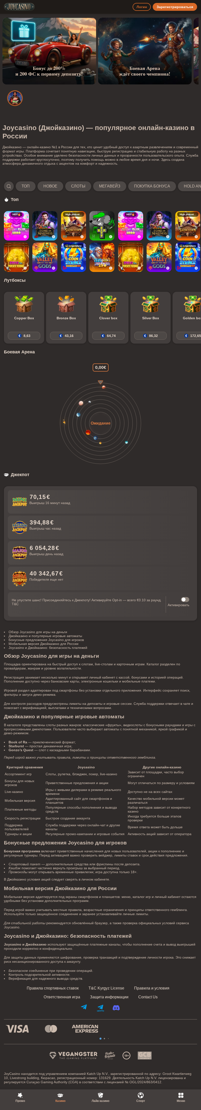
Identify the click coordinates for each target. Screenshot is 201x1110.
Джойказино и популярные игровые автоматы (45, 636)
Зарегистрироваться (175, 7)
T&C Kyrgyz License (106, 988)
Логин (142, 7)
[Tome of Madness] (44, 226)
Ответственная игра (62, 997)
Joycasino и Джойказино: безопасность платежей (48, 648)
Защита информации (109, 997)
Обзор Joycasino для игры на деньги (38, 632)
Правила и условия (151, 988)
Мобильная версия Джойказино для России (43, 644)
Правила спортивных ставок (53, 988)
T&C (15, 604)
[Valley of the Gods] (44, 257)
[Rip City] (101, 226)
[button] (100, 186)
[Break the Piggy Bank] (16, 257)
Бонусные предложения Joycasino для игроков (46, 640)
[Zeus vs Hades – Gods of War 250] (101, 257)
